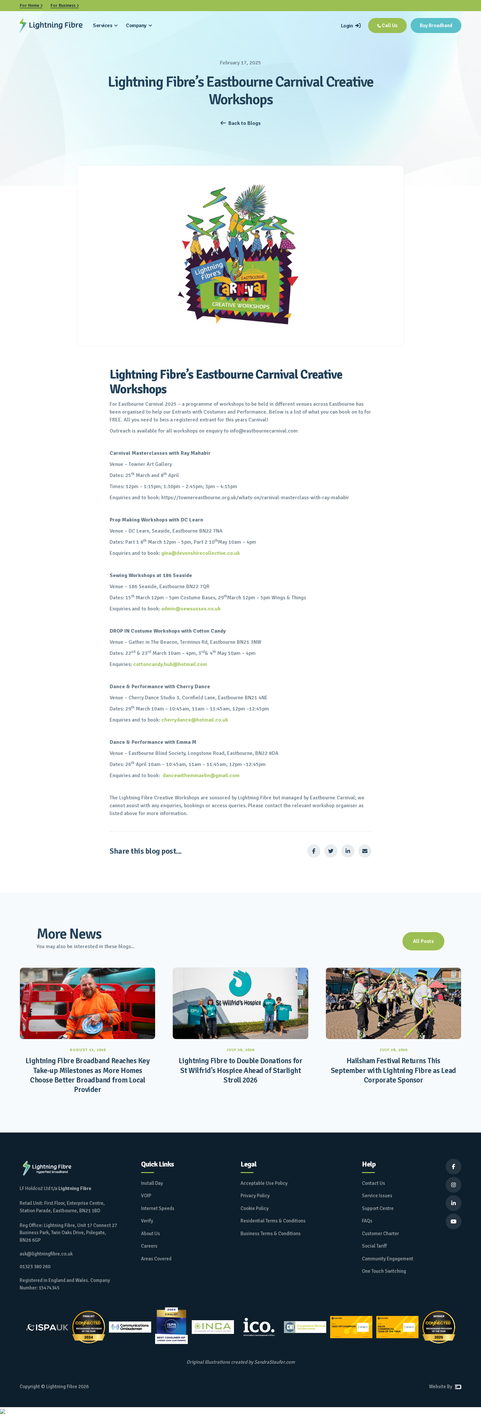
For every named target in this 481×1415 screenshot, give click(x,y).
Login (351, 26)
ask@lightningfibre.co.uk (46, 1254)
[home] (51, 25)
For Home (31, 5)
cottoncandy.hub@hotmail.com (170, 664)
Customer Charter (380, 1233)
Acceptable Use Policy (264, 1183)
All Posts (423, 941)
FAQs (367, 1221)
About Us (150, 1233)
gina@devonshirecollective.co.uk (200, 553)
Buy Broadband (436, 25)
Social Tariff (374, 1246)
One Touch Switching (384, 1271)
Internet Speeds (157, 1208)
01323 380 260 (35, 1267)
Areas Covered (156, 1259)
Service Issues (377, 1196)
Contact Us (373, 1183)
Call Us (387, 25)
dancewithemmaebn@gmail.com (201, 775)
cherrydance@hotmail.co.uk (194, 720)
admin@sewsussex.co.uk (191, 608)
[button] (105, 25)
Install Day (152, 1183)
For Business (64, 5)
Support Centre (378, 1208)
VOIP (146, 1196)
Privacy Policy (255, 1196)
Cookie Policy (254, 1208)
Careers (149, 1246)
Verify (147, 1221)
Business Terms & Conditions (270, 1233)
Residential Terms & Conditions (273, 1221)
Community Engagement (387, 1259)
